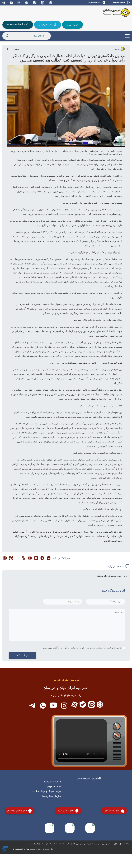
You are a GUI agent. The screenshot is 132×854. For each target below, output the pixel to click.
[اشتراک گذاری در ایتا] (11, 558)
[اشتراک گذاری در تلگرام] (42, 558)
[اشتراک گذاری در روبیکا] (4, 558)
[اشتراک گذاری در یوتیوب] (30, 558)
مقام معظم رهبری (52, 781)
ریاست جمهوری (53, 786)
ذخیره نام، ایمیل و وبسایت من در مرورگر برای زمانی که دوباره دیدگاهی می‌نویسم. (82, 648)
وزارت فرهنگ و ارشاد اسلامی (46, 791)
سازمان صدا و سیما (51, 796)
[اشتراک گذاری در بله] (17, 558)
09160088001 (94, 2)
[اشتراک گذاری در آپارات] (23, 558)
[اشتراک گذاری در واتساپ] (48, 558)
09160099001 (119, 2)
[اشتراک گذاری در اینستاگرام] (36, 558)
